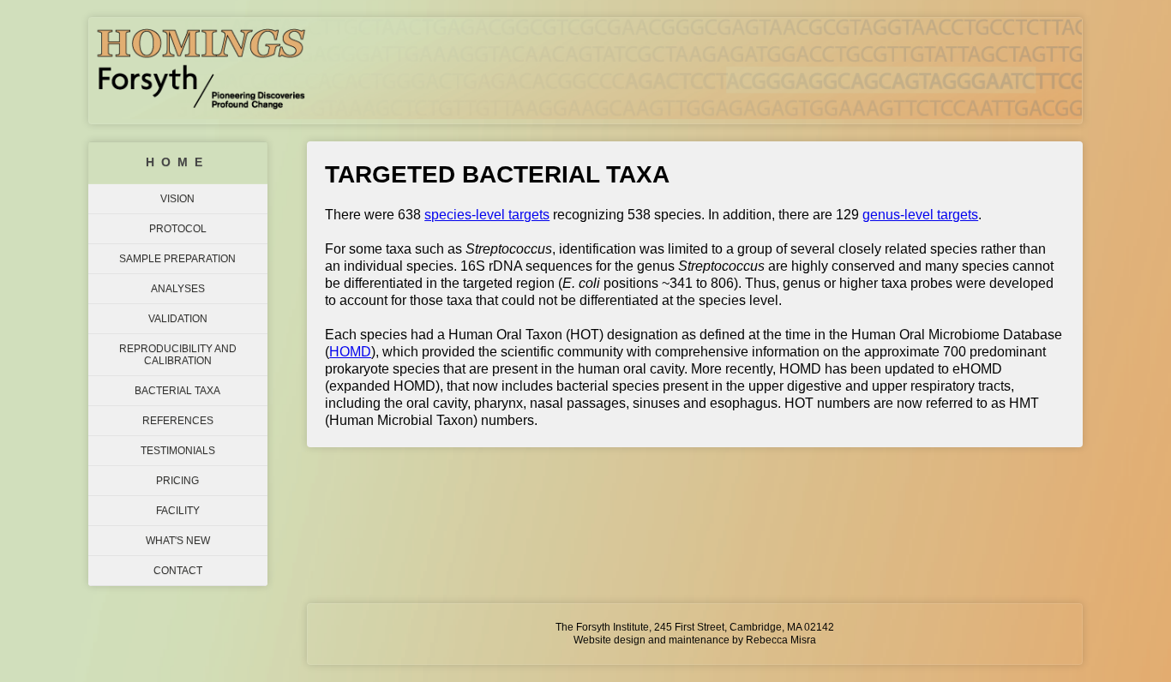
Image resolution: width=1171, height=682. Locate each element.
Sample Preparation (177, 259)
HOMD (350, 351)
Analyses (178, 289)
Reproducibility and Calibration (178, 355)
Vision (177, 199)
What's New (178, 541)
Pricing (177, 481)
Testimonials (178, 451)
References (177, 421)
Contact (177, 571)
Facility (178, 511)
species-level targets (486, 214)
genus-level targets (920, 214)
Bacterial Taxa (177, 391)
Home (177, 162)
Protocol (178, 229)
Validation (177, 319)
